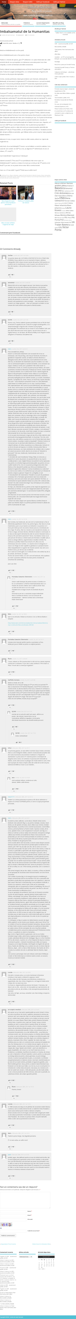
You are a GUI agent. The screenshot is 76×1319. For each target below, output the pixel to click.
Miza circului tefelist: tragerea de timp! (8, 223)
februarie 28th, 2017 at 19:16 (25, 1087)
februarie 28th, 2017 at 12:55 (20, 1154)
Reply (10, 276)
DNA (62, 198)
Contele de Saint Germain (8, 35)
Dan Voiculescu (61, 196)
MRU (56, 217)
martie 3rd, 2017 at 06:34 (23, 282)
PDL (66, 217)
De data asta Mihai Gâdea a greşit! (65, 93)
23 (46, 1266)
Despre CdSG (27, 2)
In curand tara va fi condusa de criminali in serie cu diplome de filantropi (64, 113)
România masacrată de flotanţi (64, 100)
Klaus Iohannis (61, 205)
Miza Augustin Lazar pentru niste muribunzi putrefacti (8, 202)
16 (46, 1264)
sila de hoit (16, 178)
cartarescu (68, 191)
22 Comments (30, 35)
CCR (72, 191)
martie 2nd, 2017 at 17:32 (28, 733)
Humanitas (47, 175)
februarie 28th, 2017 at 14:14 (20, 1133)
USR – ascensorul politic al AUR (64, 44)
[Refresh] (1, 1228)
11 (51, 1262)
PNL (73, 217)
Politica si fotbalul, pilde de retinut (26, 202)
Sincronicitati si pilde (60, 97)
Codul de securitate (33, 1231)
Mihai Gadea (69, 210)
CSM (72, 193)
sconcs (11, 178)
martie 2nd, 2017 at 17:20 (20, 320)
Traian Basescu (62, 224)
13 (39, 1264)
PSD (62, 220)
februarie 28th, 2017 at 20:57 (21, 818)
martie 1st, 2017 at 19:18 (20, 519)
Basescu (60, 188)
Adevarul (58, 183)
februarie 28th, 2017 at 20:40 (22, 972)
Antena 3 (70, 186)
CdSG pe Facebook (42, 2)
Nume (30, 1211)
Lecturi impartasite (42, 23)
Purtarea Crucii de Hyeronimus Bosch (36, 176)
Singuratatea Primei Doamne (8, 1244)
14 (41, 1264)
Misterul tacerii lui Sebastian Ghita (41, 1244)
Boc (63, 191)
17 (49, 1264)
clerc (9, 349)
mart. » (43, 1269)
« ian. (39, 1269)
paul (9, 1154)
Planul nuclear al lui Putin (62, 109)
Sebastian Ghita (59, 222)
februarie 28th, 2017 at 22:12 (24, 797)
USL (60, 227)
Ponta (57, 220)
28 (41, 1267)
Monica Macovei (67, 215)
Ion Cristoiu (69, 203)
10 (49, 1262)
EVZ (62, 200)
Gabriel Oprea (58, 203)
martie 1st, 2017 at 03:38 (28, 680)
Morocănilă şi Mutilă (60, 46)
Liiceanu (63, 210)
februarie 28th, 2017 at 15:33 (22, 1104)
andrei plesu (61, 185)
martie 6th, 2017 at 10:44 (21, 255)
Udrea (56, 227)
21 (41, 1266)
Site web (30, 1219)
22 (44, 1266)
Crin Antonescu (63, 193)
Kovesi (63, 208)
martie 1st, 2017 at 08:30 (20, 659)
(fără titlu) (57, 54)
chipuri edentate (14, 175)
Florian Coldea (69, 201)
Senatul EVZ (67, 222)
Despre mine (14, 2)
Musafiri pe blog (58, 23)
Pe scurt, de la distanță (61, 104)
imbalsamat (3, 176)
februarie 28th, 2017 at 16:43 (30, 1009)
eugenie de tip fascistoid (25, 175)
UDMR (72, 225)
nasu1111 (11, 797)
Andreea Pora (5, 175)
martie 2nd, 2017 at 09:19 (20, 349)
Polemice (28, 23)
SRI (73, 222)
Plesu (69, 217)
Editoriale (10, 23)
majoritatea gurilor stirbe (13, 176)
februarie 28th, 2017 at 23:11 (21, 748)
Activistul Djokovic (60, 106)
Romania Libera (68, 220)
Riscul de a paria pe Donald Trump (65, 64)
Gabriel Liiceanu (36, 175)
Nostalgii (57, 61)
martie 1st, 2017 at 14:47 (23, 777)
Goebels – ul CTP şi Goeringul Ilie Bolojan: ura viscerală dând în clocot (65, 58)
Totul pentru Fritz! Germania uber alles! (7, 1293)
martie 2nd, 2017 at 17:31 (24, 711)
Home (4, 2)
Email (30, 1215)
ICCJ (63, 203)
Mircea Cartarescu (60, 213)
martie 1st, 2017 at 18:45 (19, 614)
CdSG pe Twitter (59, 2)
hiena (42, 175)
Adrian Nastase (67, 183)
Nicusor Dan (61, 217)
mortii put (23, 176)
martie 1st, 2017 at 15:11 (36, 639)
